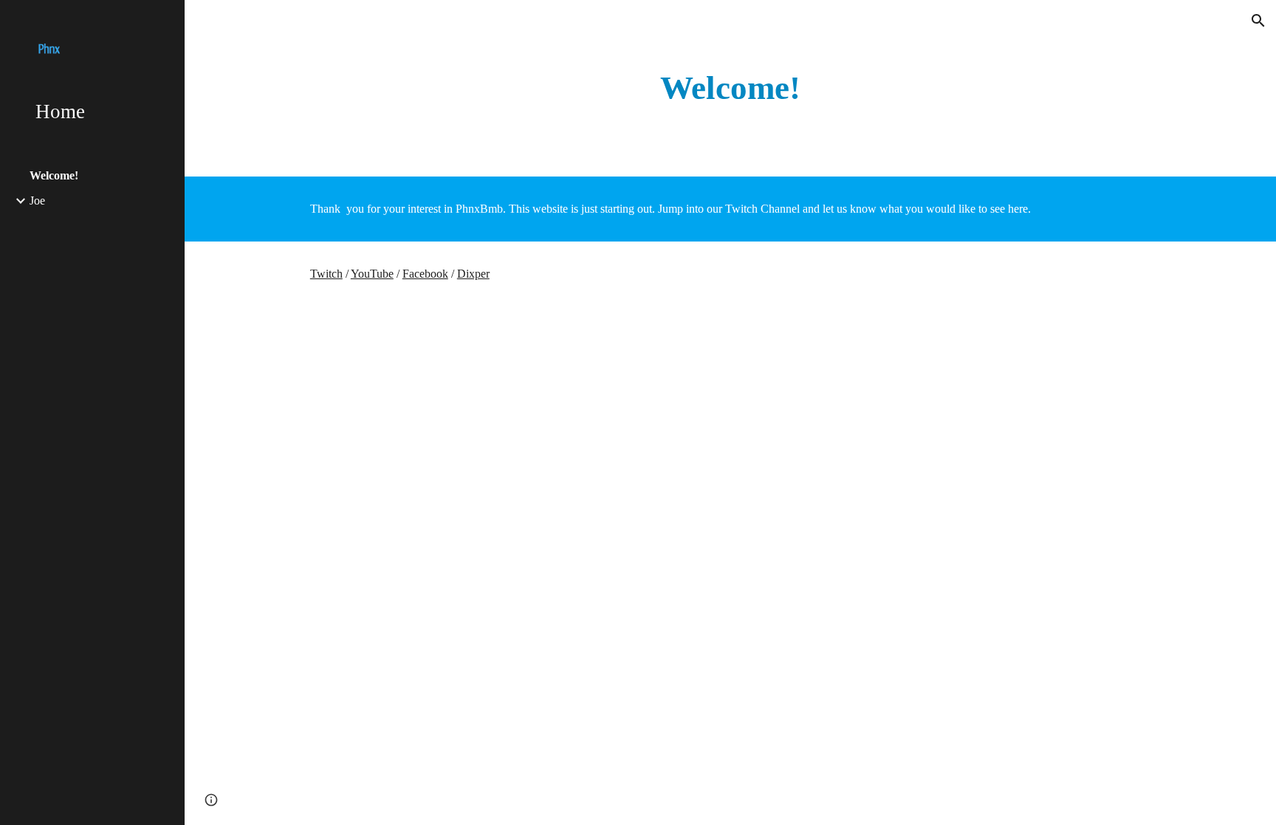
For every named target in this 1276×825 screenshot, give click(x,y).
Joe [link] (37, 200)
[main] (730, 88)
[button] (1258, 20)
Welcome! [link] (54, 175)
